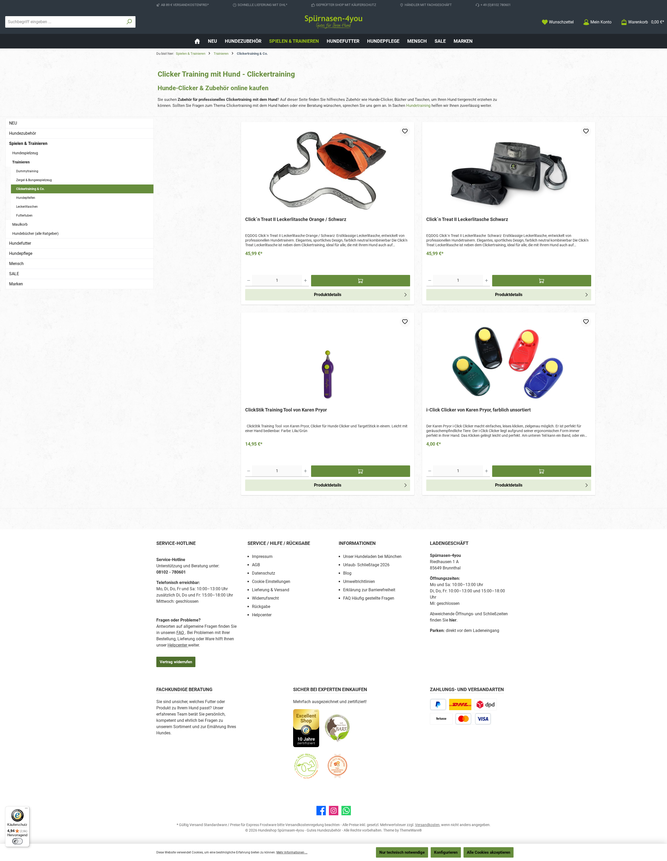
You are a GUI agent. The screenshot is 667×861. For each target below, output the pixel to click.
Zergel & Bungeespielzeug (34, 180)
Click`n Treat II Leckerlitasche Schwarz (467, 219)
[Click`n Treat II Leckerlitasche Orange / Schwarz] (327, 169)
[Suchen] (129, 22)
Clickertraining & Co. (30, 189)
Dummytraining (27, 171)
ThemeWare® (411, 830)
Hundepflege (20, 253)
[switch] (17, 841)
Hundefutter (20, 243)
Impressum (262, 556)
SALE (14, 273)
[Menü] (26, 809)
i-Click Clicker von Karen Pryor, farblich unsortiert (478, 410)
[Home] (197, 41)
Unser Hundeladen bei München (372, 556)
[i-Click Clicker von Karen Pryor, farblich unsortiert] (508, 360)
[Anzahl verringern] (248, 280)
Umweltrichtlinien (359, 581)
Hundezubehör (22, 133)
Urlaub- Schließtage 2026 (366, 564)
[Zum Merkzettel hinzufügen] (405, 131)
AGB (256, 564)
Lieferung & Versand (270, 589)
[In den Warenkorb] (360, 280)
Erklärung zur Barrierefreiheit (369, 589)
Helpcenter (178, 645)
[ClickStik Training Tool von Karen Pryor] (327, 360)
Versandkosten (427, 825)
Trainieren (21, 162)
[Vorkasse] (441, 719)
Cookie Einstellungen (271, 581)
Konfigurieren (446, 852)
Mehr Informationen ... (291, 852)
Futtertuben (24, 215)
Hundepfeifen (25, 198)
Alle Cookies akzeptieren (488, 852)
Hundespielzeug (25, 153)
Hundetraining (418, 105)
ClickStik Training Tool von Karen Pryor (286, 410)
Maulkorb (20, 224)
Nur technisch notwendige (402, 852)
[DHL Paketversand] (460, 704)
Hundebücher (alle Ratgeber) (35, 233)
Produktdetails (327, 294)
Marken (16, 283)
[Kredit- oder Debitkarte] (473, 719)
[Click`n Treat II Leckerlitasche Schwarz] (508, 169)
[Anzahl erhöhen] (305, 280)
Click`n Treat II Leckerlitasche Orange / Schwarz (295, 219)
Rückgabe (261, 606)
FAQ (180, 632)
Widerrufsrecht (265, 598)
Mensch (16, 263)
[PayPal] (438, 704)
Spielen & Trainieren (28, 143)
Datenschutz (263, 573)
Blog (347, 573)
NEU (13, 123)
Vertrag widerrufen (176, 662)
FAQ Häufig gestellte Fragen (368, 598)
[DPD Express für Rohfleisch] (485, 704)
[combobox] (64, 22)
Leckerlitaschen (27, 206)
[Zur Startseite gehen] (333, 22)
